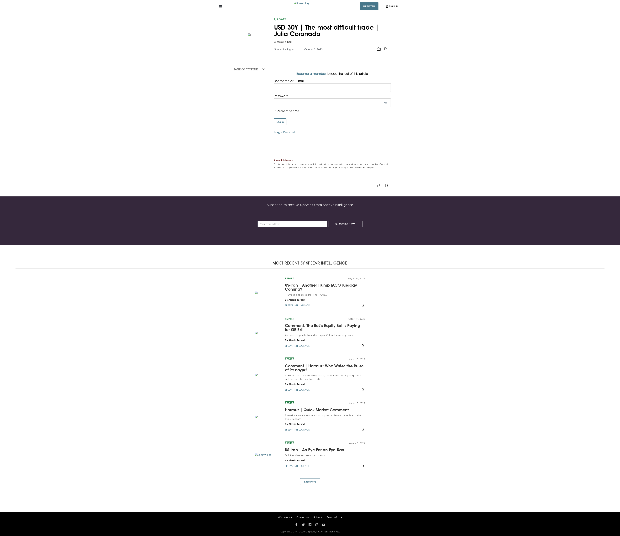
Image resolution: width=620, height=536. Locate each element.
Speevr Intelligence (285, 49)
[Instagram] (316, 524)
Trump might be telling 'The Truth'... (306, 294)
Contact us (302, 517)
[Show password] (385, 102)
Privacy (317, 517)
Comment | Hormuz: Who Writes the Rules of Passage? (324, 367)
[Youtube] (323, 524)
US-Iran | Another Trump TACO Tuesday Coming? (321, 287)
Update (280, 19)
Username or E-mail (289, 81)
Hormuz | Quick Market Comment (317, 409)
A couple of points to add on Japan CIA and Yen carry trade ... (320, 335)
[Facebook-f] (296, 524)
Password (281, 96)
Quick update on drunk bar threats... (305, 455)
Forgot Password (284, 132)
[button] (220, 6)
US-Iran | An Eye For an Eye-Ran (314, 449)
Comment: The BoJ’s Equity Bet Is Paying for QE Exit (322, 327)
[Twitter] (303, 524)
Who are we (285, 517)
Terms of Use (334, 517)
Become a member (311, 74)
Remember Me (287, 111)
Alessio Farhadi (283, 42)
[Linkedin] (310, 524)
